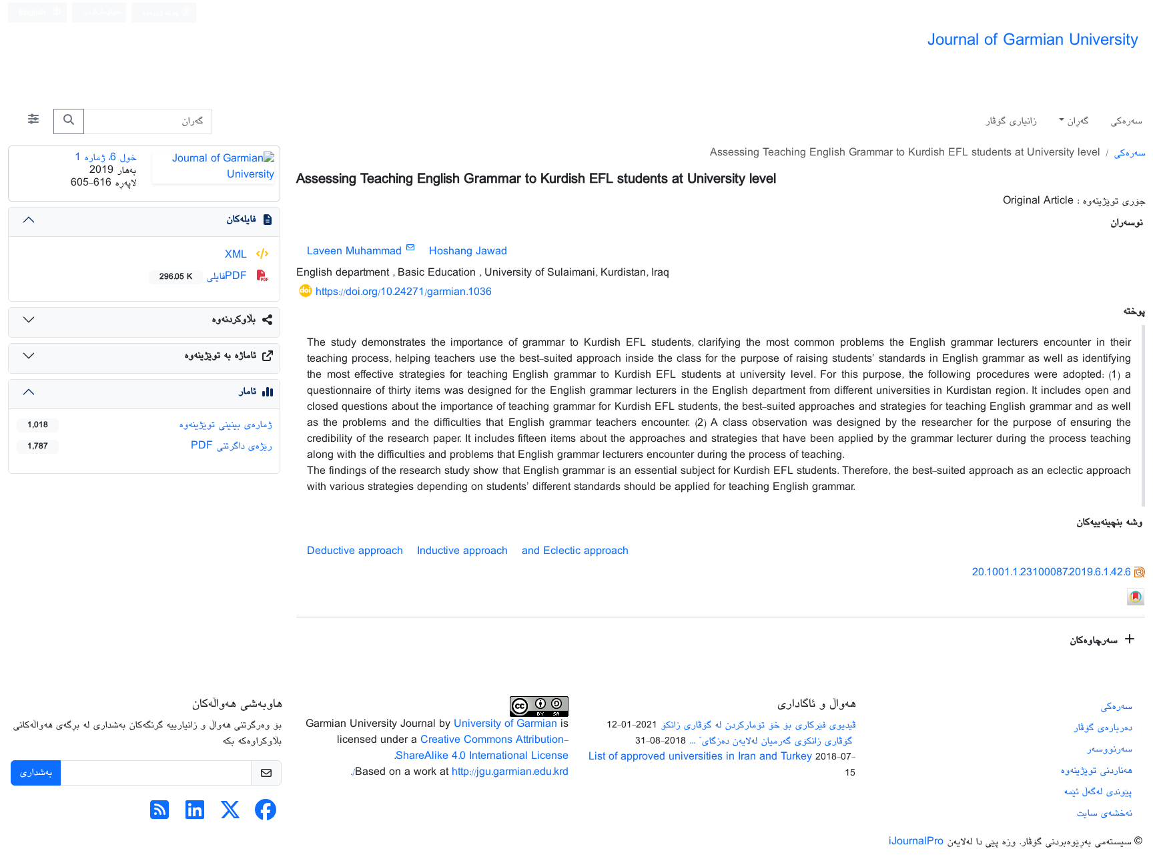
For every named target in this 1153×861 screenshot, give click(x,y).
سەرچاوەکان (1095, 640)
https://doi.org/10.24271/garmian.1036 (404, 292)
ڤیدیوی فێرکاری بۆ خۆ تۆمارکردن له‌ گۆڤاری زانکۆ (758, 725)
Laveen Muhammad (354, 252)
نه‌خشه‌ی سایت (1104, 813)
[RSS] (159, 815)
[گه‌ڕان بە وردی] (33, 121)
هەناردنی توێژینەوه (1096, 770)
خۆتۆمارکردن (102, 11)
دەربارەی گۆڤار (1102, 728)
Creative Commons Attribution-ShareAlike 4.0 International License (482, 748)
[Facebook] (266, 815)
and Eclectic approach (575, 551)
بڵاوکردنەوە (234, 319)
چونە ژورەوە (161, 13)
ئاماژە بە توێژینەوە (220, 355)
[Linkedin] (195, 815)
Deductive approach (355, 551)
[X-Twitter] (230, 815)
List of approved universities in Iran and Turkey (700, 757)
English (34, 13)
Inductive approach (462, 551)
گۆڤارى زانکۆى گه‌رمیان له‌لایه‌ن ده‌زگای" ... (772, 741)
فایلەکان (241, 219)
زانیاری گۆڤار (1010, 121)
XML (237, 255)
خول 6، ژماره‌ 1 (105, 158)
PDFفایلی (204, 276)
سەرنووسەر (1109, 749)
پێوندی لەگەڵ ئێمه (1098, 792)
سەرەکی (1126, 121)
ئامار (247, 391)
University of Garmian (505, 724)
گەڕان (1077, 121)
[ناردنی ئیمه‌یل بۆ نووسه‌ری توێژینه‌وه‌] (410, 248)
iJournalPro (916, 842)
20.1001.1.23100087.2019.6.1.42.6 (1051, 573)
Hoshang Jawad (468, 252)
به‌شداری (35, 772)
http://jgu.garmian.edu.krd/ (460, 772)
